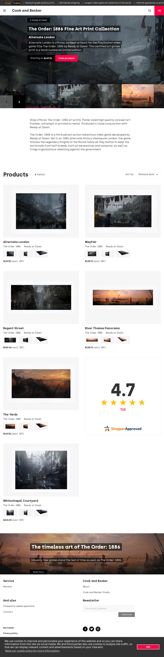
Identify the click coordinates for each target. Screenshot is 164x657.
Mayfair (91, 242)
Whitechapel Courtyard (20, 501)
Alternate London (16, 242)
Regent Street (13, 328)
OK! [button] (148, 646)
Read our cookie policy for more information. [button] (32, 651)
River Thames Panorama (102, 328)
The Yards (10, 414)
